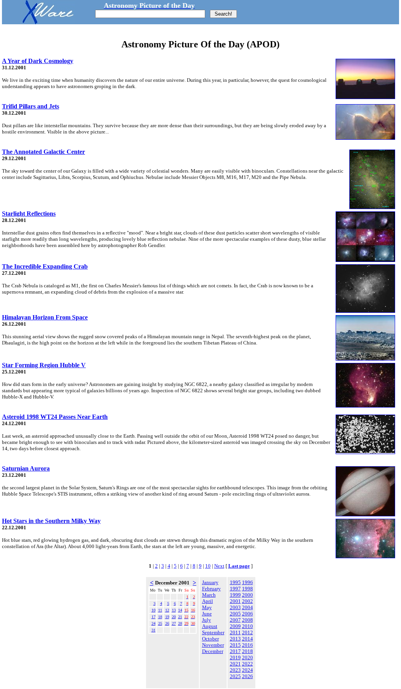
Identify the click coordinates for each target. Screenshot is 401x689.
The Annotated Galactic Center (43, 151)
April (207, 601)
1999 (235, 595)
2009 (235, 626)
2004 (247, 607)
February (211, 589)
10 (208, 566)
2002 (247, 601)
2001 (235, 601)
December (212, 651)
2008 (247, 620)
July (206, 620)
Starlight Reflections (29, 213)
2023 (235, 670)
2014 (247, 639)
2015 (235, 645)
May (207, 607)
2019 (235, 657)
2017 (235, 651)
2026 (247, 676)
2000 (247, 595)
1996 (247, 582)
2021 (235, 664)
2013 (235, 639)
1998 (247, 589)
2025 (235, 676)
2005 (235, 614)
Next (219, 566)
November (213, 645)
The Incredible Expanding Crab (45, 266)
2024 (247, 670)
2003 (235, 607)
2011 (235, 632)
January (210, 582)
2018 (247, 651)
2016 (247, 645)
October (210, 639)
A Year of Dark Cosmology (37, 61)
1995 (235, 582)
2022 (247, 664)
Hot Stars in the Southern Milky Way (51, 521)
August (209, 626)
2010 (247, 626)
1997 (235, 589)
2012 (247, 632)
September (213, 632)
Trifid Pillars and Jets (30, 106)
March (209, 595)
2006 (247, 614)
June (207, 614)
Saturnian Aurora (26, 468)
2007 (235, 620)
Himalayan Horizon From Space (45, 317)
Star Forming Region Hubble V (44, 365)
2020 (247, 657)
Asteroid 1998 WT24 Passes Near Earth (55, 416)
